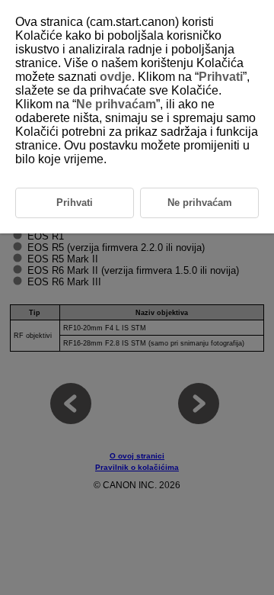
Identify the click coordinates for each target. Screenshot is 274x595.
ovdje (116, 76)
